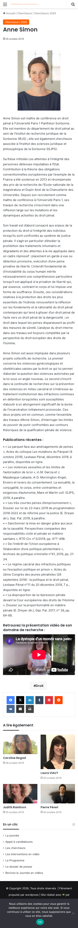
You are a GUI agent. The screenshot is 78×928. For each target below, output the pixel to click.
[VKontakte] (11, 709)
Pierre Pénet (49, 807)
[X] (20, 700)
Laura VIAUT (49, 773)
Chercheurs (24, 13)
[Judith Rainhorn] (20, 793)
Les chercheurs (15, 848)
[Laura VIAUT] (58, 752)
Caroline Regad (14, 758)
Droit (39, 686)
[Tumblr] (39, 700)
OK (40, 922)
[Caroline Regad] (20, 744)
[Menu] (5, 5)
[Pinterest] (49, 700)
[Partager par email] (20, 709)
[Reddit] (59, 700)
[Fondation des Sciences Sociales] (26, 4)
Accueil (10, 13)
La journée (12, 835)
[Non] (73, 913)
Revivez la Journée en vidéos (24, 872)
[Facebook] (11, 700)
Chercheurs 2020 (45, 13)
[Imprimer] (30, 709)
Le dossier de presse (18, 866)
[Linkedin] (30, 700)
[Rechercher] (73, 5)
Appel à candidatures (19, 841)
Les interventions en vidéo (22, 854)
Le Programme (14, 860)
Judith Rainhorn (14, 807)
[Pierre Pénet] (58, 793)
